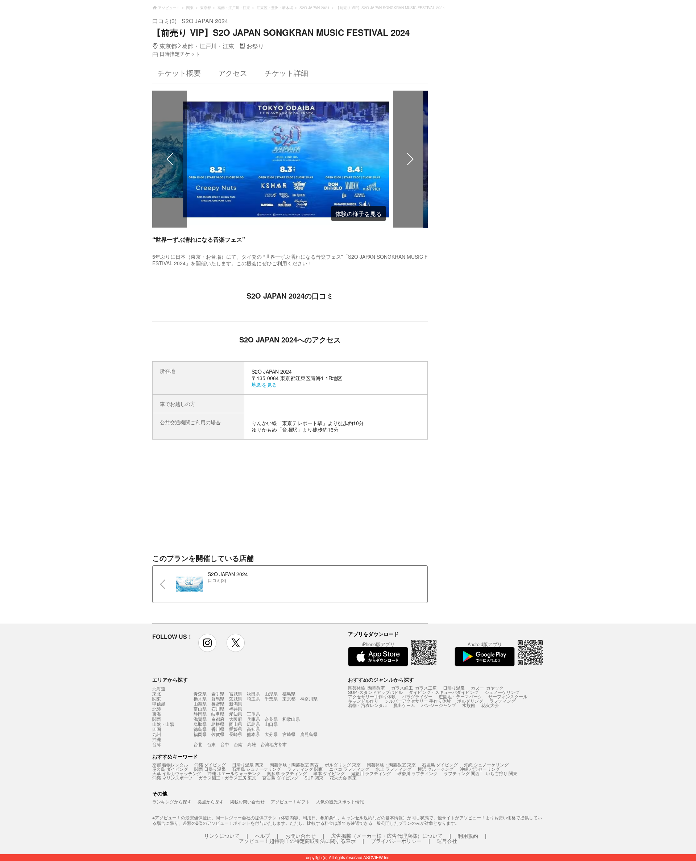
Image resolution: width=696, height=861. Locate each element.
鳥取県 (200, 724)
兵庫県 (253, 719)
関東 (156, 698)
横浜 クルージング (435, 769)
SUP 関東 (313, 777)
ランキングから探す (171, 801)
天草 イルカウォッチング (176, 773)
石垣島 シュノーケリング (256, 769)
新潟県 (235, 703)
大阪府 (235, 719)
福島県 (288, 693)
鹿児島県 (309, 734)
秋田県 (253, 693)
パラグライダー (417, 696)
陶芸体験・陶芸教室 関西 (294, 764)
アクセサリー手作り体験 (372, 696)
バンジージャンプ (438, 705)
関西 (156, 719)
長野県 (217, 703)
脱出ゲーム (404, 705)
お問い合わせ (300, 835)
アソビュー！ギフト (290, 801)
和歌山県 (291, 719)
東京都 (288, 698)
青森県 (200, 693)
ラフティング (502, 701)
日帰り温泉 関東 (248, 764)
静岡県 (200, 714)
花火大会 (490, 705)
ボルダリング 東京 (343, 764)
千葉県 (271, 698)
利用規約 (468, 835)
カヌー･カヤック (487, 688)
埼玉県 (253, 698)
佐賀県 (217, 734)
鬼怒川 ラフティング (371, 773)
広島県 (253, 724)
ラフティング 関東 (305, 769)
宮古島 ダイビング (280, 777)
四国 (156, 729)
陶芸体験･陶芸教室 (366, 688)
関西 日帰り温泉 (210, 769)
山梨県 (200, 703)
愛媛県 (235, 729)
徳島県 (200, 729)
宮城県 (235, 693)
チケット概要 (179, 72)
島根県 (217, 724)
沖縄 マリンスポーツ (172, 777)
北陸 (156, 709)
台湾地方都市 (274, 744)
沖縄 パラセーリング (480, 769)
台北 (198, 744)
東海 (156, 714)
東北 (156, 693)
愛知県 (235, 714)
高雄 (251, 744)
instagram (207, 643)
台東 (211, 744)
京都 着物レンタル (170, 764)
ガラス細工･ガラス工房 (414, 688)
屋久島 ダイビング (170, 769)
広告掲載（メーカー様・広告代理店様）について (387, 835)
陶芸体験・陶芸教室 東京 (391, 764)
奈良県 (271, 719)
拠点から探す (211, 801)
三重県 (253, 714)
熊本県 (253, 734)
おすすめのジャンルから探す (381, 679)
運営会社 (447, 840)
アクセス (232, 72)
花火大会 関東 (343, 777)
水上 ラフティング (393, 769)
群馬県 (217, 698)
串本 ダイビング (329, 773)
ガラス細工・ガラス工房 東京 (227, 777)
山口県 (271, 724)
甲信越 (158, 704)
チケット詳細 (286, 72)
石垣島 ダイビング (440, 764)
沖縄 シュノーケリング (486, 764)
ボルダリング (470, 701)
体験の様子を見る (358, 213)
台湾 (156, 744)
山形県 (271, 693)
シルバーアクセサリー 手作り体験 (418, 701)
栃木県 (200, 698)
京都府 (217, 719)
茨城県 (235, 698)
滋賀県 (200, 719)
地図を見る (264, 384)
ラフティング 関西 (462, 773)
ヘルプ (262, 835)
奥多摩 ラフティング (287, 773)
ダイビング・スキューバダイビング (443, 692)
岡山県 (235, 724)
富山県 (200, 709)
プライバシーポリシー (396, 840)
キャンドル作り (363, 701)
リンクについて (222, 835)
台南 (238, 744)
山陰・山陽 (163, 724)
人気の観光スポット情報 (340, 801)
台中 (224, 744)
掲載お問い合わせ (247, 801)
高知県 (253, 729)
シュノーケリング (502, 692)
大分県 (271, 734)
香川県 (217, 729)
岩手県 (217, 693)
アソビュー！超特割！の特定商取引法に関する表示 (297, 840)
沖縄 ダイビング (210, 764)
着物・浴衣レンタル (367, 705)
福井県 (235, 709)
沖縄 (156, 739)
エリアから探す (170, 679)
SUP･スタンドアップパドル (375, 692)
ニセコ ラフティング (349, 769)
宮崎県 (288, 734)
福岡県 (200, 734)
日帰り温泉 (454, 688)
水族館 (468, 705)
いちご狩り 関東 (501, 773)
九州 (156, 734)
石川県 (217, 709)
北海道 (158, 688)
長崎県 (235, 734)
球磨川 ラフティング (417, 773)
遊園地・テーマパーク (460, 696)
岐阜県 (217, 714)
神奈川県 (309, 698)
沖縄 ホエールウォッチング (234, 773)
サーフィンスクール (507, 696)
